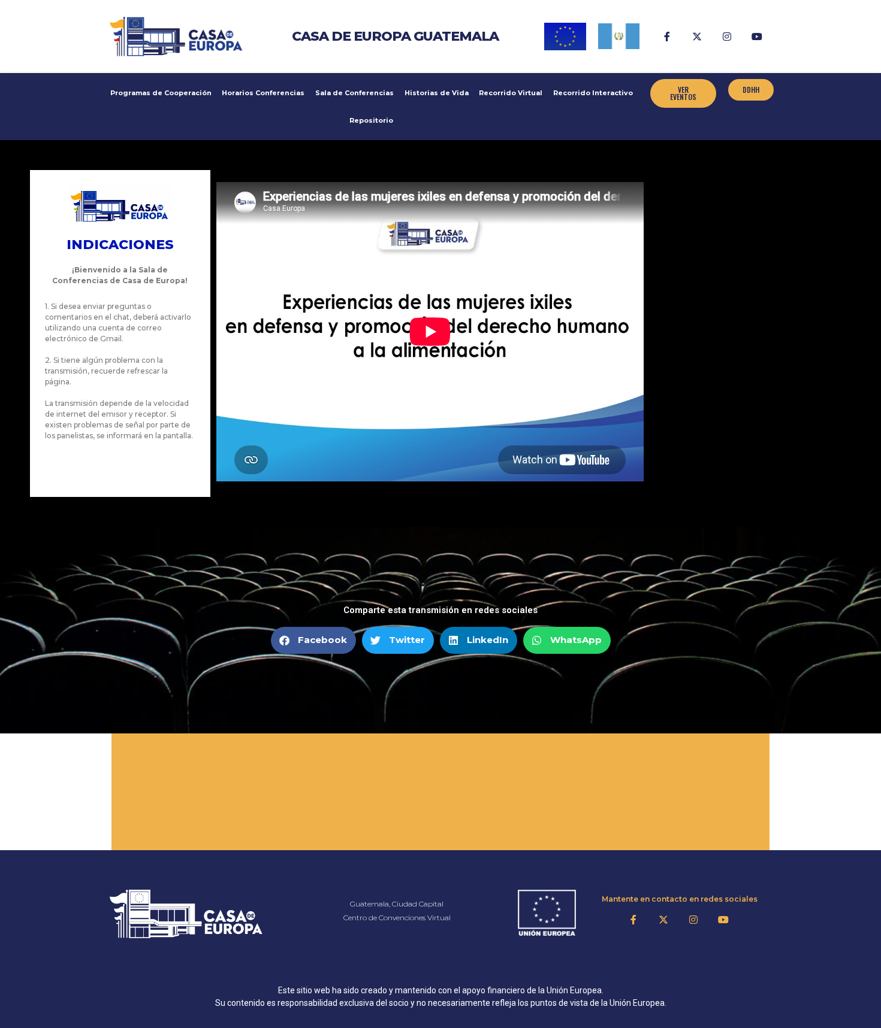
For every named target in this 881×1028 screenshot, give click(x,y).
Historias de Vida (437, 93)
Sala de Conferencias (354, 93)
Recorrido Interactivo (593, 93)
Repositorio (371, 120)
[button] (313, 640)
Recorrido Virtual (510, 93)
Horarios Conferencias (263, 93)
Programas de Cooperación (161, 93)
